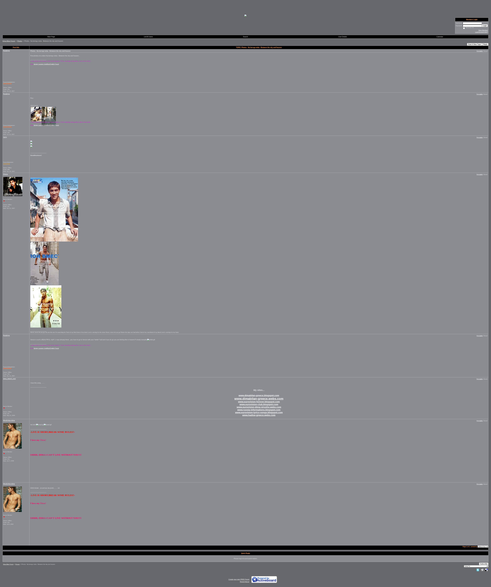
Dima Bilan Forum (9, 41)
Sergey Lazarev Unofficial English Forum (46, 64)
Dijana (5, 174)
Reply (485, 44)
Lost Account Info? (481, 32)
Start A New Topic (474, 44)
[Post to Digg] (482, 570)
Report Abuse (244, 582)
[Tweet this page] (478, 570)
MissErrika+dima (9, 420)
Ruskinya (6, 51)
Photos (19, 41)
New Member (483, 30)
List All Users (148, 37)
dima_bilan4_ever (9, 379)
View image (33, 118)
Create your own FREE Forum (238, 579)
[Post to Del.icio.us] (486, 570)
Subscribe (483, 564)
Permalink (480, 51)
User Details (342, 37)
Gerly (5, 137)
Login (485, 26)
